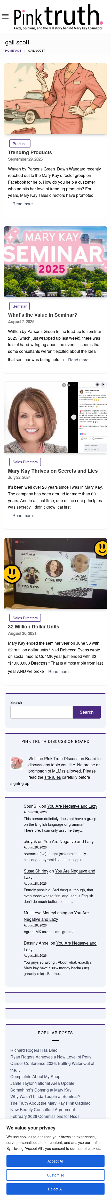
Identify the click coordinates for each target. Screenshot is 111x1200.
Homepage (13, 50)
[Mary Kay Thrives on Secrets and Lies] (55, 417)
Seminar (20, 306)
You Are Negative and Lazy (72, 806)
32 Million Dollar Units (33, 626)
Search (16, 702)
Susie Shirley (36, 871)
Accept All (55, 1161)
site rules (52, 777)
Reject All (55, 1188)
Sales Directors (25, 461)
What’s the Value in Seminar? (42, 314)
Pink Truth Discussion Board (70, 758)
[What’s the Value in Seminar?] (55, 261)
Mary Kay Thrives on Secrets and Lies (53, 470)
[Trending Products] (55, 98)
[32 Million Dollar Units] (55, 573)
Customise (55, 1175)
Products (20, 143)
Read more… (24, 204)
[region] (55, 1159)
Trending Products (30, 152)
